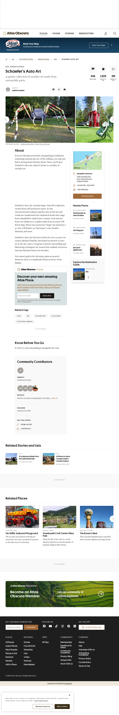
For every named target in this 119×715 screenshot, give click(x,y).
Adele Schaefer (18, 90)
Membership (66, 642)
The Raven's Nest (88, 533)
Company (83, 637)
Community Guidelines (65, 652)
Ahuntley (46, 398)
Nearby (9, 661)
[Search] (114, 33)
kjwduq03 (37, 398)
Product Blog (66, 656)
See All (54, 398)
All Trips (45, 642)
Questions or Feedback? (59, 683)
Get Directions (87, 196)
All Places (10, 642)
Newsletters (29, 664)
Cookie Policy (85, 662)
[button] (93, 69)
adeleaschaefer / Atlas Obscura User (35, 144)
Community (66, 637)
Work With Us (66, 664)
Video (27, 657)
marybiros (28, 398)
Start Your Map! (98, 45)
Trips (44, 637)
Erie (87, 272)
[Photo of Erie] (79, 274)
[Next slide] (113, 119)
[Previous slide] (6, 119)
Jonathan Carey (26, 462)
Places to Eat (11, 653)
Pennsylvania (47, 156)
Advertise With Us (87, 650)
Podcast (27, 661)
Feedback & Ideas (66, 646)
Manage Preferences (43, 706)
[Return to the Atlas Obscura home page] (16, 33)
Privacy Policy (85, 658)
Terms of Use (27, 301)
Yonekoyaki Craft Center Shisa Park (58, 534)
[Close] (69, 695)
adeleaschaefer (24, 380)
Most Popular (12, 650)
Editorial (28, 637)
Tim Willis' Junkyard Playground (22, 533)
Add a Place (11, 664)
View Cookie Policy (41, 701)
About (81, 642)
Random (9, 657)
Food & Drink (29, 646)
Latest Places (11, 646)
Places (9, 637)
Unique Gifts (65, 660)
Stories (27, 642)
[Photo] (96, 215)
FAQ (80, 646)
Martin (20, 398)
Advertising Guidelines (84, 654)
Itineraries (28, 650)
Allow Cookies (62, 706)
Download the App (93, 627)
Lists (25, 653)
